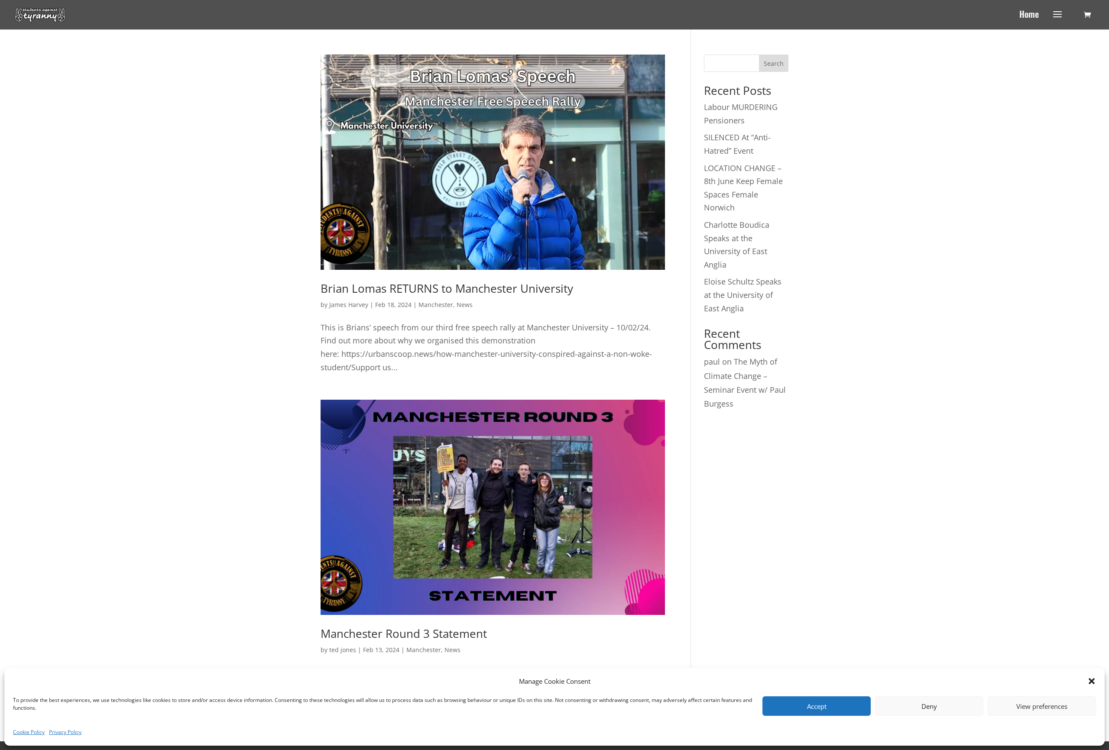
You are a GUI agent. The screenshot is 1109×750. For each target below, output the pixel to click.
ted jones (342, 650)
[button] (1091, 681)
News (465, 305)
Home (1029, 15)
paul (712, 361)
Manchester (435, 305)
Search (774, 63)
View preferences (1041, 706)
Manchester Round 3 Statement (404, 633)
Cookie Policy (29, 732)
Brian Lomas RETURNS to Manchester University (447, 288)
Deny (929, 706)
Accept (817, 706)
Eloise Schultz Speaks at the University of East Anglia (742, 294)
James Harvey (348, 305)
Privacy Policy (65, 732)
